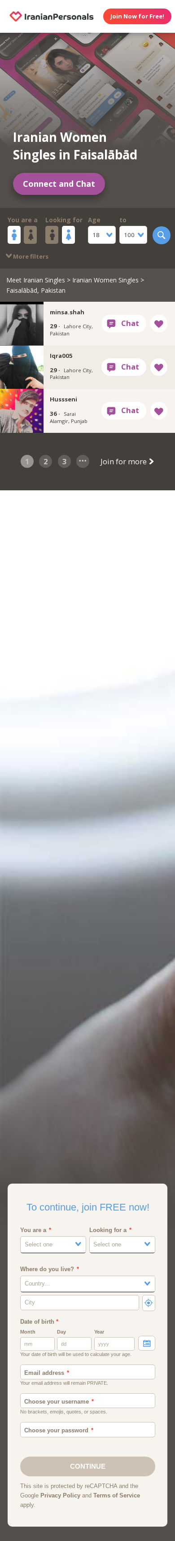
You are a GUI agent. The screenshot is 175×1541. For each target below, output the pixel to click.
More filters (30, 256)
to (123, 220)
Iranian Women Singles (105, 280)
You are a (23, 220)
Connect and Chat (59, 183)
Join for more (125, 461)
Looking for (64, 220)
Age (94, 220)
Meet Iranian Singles (35, 280)
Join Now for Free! (137, 16)
